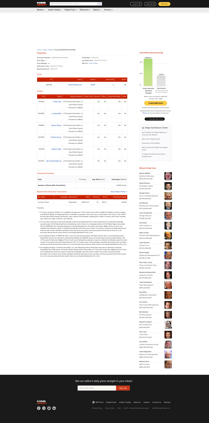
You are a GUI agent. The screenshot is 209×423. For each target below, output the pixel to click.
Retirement (84, 9)
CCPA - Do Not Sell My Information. (136, 408)
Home (39, 50)
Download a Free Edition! (151, 143)
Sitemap (167, 402)
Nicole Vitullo (56, 125)
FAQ (119, 408)
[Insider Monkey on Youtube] (49, 408)
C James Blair (56, 113)
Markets (40, 9)
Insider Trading (54, 9)
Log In (135, 4)
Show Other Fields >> (119, 191)
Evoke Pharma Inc (75, 85)
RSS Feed (99, 402)
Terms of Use (110, 408)
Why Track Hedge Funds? (151, 139)
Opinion (96, 9)
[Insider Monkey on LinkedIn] (54, 408)
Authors (147, 402)
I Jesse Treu (57, 101)
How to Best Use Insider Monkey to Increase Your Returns (154, 133)
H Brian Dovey (56, 137)
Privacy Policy (97, 408)
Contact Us (157, 402)
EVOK (93, 85)
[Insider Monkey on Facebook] (39, 408)
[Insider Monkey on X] (44, 408)
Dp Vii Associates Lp (53, 161)
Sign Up (149, 4)
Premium (164, 4)
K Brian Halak (56, 149)
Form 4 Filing (93, 63)
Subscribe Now (156, 103)
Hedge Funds (70, 9)
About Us (137, 402)
